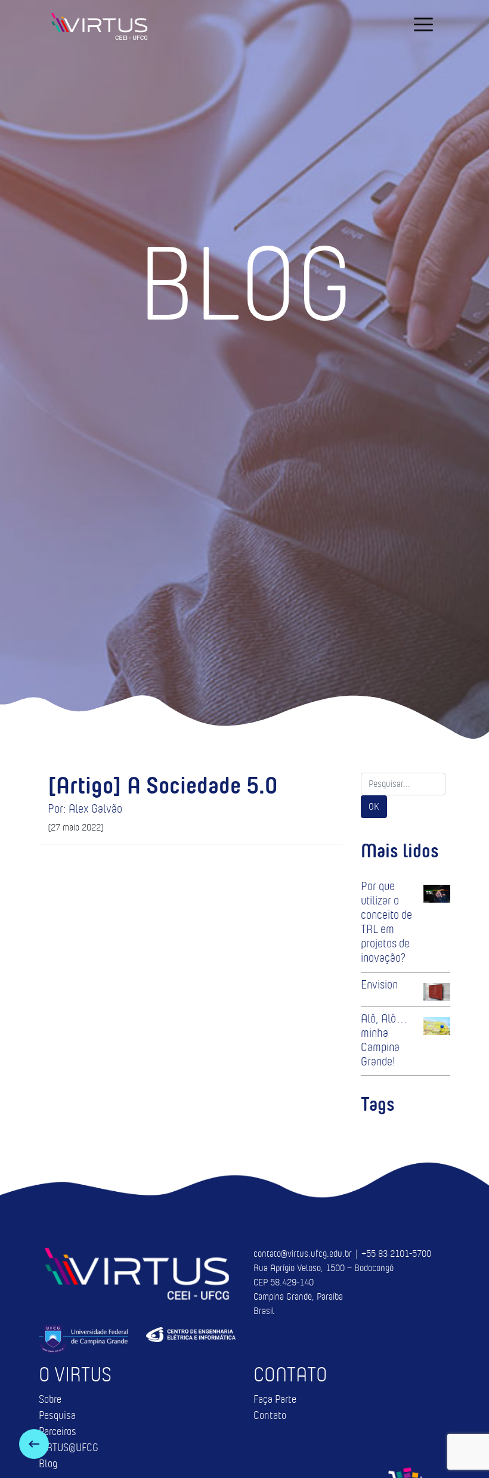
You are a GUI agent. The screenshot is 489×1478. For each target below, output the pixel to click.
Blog (48, 1463)
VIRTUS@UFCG (68, 1447)
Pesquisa (57, 1415)
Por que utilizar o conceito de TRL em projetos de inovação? (386, 922)
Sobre (50, 1399)
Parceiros (57, 1431)
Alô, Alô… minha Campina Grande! (384, 1039)
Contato (269, 1415)
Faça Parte (274, 1399)
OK (374, 806)
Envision (379, 984)
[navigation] (423, 24)
